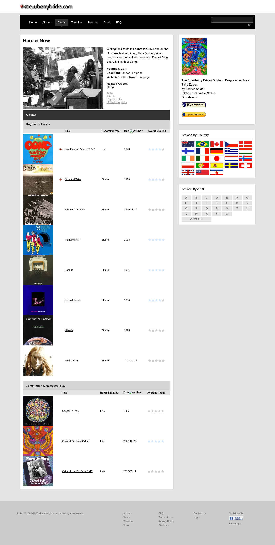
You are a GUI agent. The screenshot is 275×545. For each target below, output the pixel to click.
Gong (110, 87)
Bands (62, 22)
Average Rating (157, 131)
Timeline (76, 22)
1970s (111, 95)
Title (67, 131)
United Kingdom (117, 102)
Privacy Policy (166, 521)
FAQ (119, 22)
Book (107, 22)
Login (197, 517)
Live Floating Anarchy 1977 (80, 149)
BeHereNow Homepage (135, 77)
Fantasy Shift (72, 239)
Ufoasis (69, 330)
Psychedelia (114, 99)
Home (33, 22)
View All (196, 219)
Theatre (69, 270)
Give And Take (73, 179)
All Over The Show (75, 209)
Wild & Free (71, 360)
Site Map (163, 525)
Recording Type (111, 131)
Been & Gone (72, 300)
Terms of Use (166, 517)
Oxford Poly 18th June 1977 (77, 471)
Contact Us (200, 513)
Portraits (93, 22)
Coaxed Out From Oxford (75, 441)
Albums (47, 22)
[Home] (46, 9)
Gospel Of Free (70, 411)
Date (127, 130)
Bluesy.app (235, 523)
